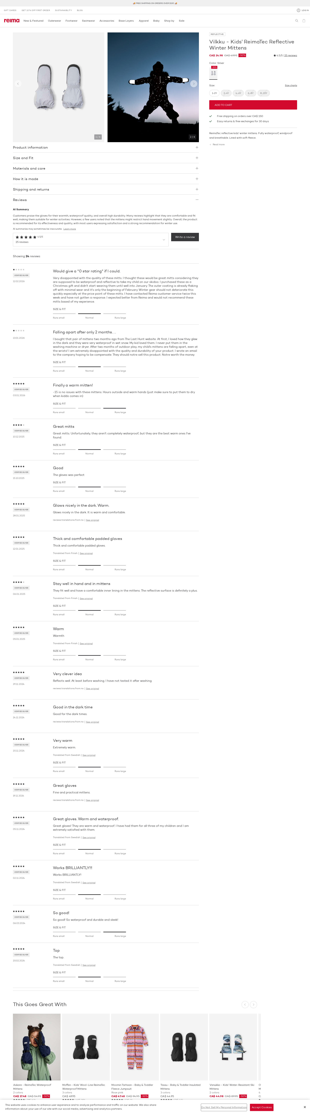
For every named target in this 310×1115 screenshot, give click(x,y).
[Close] (304, 1107)
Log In (305, 10)
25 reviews (290, 55)
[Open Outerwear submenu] (62, 21)
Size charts (291, 85)
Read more (219, 144)
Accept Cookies (262, 1107)
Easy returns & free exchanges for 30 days (243, 121)
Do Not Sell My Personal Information (224, 1107)
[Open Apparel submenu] (150, 21)
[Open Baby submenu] (161, 21)
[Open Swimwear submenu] (96, 21)
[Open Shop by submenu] (175, 21)
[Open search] (296, 21)
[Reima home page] (12, 21)
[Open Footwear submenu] (78, 21)
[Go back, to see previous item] (18, 83)
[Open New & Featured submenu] (44, 21)
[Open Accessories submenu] (115, 21)
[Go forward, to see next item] (193, 83)
